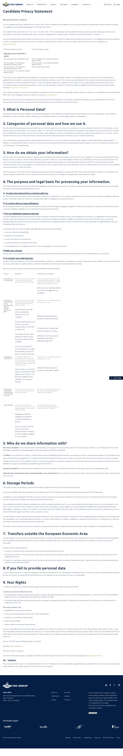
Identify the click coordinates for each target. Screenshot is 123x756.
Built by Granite (16, 737)
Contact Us (86, 4)
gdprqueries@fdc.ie (9, 44)
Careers (53, 4)
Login (118, 4)
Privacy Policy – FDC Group (19, 87)
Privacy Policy (77, 737)
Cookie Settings (93, 713)
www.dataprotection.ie (95, 656)
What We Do (42, 4)
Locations (74, 4)
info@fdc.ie (10, 698)
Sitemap (67, 737)
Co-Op (118, 737)
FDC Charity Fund (108, 737)
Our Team (63, 4)
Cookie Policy (88, 737)
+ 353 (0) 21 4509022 (13, 700)
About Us (29, 4)
